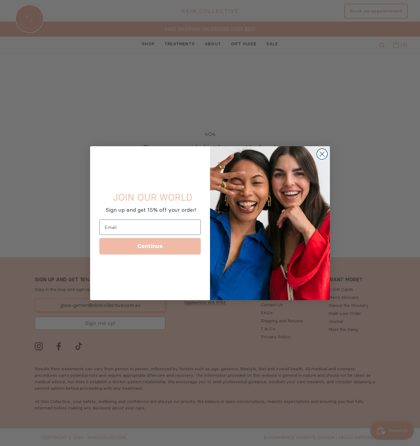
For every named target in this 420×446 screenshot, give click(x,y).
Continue (150, 246)
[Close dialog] (322, 154)
